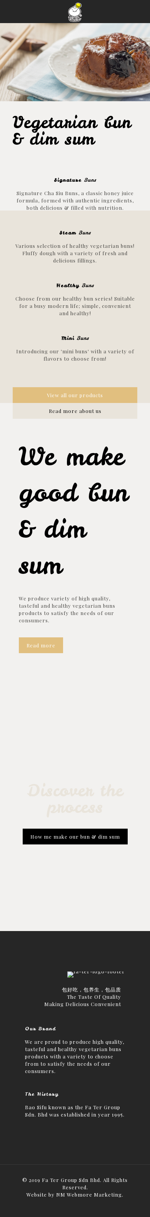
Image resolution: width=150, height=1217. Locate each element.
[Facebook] (75, 1205)
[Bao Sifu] (75, 11)
